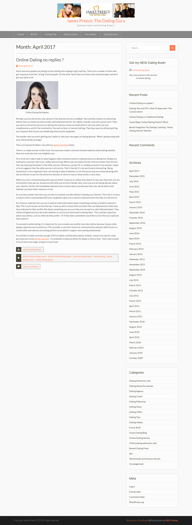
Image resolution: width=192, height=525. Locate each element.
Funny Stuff (134, 427)
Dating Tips (134, 417)
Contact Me (50, 34)
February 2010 (136, 347)
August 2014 (135, 228)
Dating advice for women (141, 386)
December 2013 (137, 259)
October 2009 (136, 358)
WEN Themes (172, 520)
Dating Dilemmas (137, 401)
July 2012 (134, 295)
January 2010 (135, 352)
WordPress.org (136, 502)
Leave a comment (30, 266)
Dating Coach (70, 34)
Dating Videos (136, 422)
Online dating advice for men (143, 443)
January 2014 (135, 254)
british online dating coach (34, 256)
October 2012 (136, 290)
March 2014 (135, 243)
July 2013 (134, 280)
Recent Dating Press (139, 448)
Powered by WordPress (137, 520)
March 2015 (135, 202)
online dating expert (44, 259)
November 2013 (137, 264)
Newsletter (90, 34)
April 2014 (134, 238)
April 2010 (134, 337)
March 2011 (135, 311)
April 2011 (134, 306)
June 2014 (134, 233)
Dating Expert (111, 34)
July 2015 (134, 181)
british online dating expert (59, 256)
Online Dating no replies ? (40, 59)
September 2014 (137, 222)
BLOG (34, 34)
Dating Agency (136, 391)
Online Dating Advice (32, 249)
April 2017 (134, 171)
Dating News (135, 406)
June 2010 (134, 332)
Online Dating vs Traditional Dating (146, 116)
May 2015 (134, 191)
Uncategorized (136, 464)
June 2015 (134, 186)
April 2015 (134, 197)
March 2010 (135, 342)
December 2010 (137, 321)
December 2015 (137, 176)
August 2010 (135, 326)
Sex (131, 453)
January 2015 (135, 207)
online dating (99, 256)
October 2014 (136, 217)
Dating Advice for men (140, 380)
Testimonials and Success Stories (144, 458)
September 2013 (137, 269)
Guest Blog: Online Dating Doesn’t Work (148, 122)
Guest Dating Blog (138, 432)
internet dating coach (82, 256)
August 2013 (135, 274)
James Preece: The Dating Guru (96, 20)
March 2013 (135, 285)
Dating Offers (135, 412)
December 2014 (137, 212)
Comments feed (136, 497)
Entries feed (135, 491)
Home (20, 34)
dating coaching (60, 145)
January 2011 (135, 316)
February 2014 (136, 248)
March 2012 (135, 300)
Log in (132, 486)
